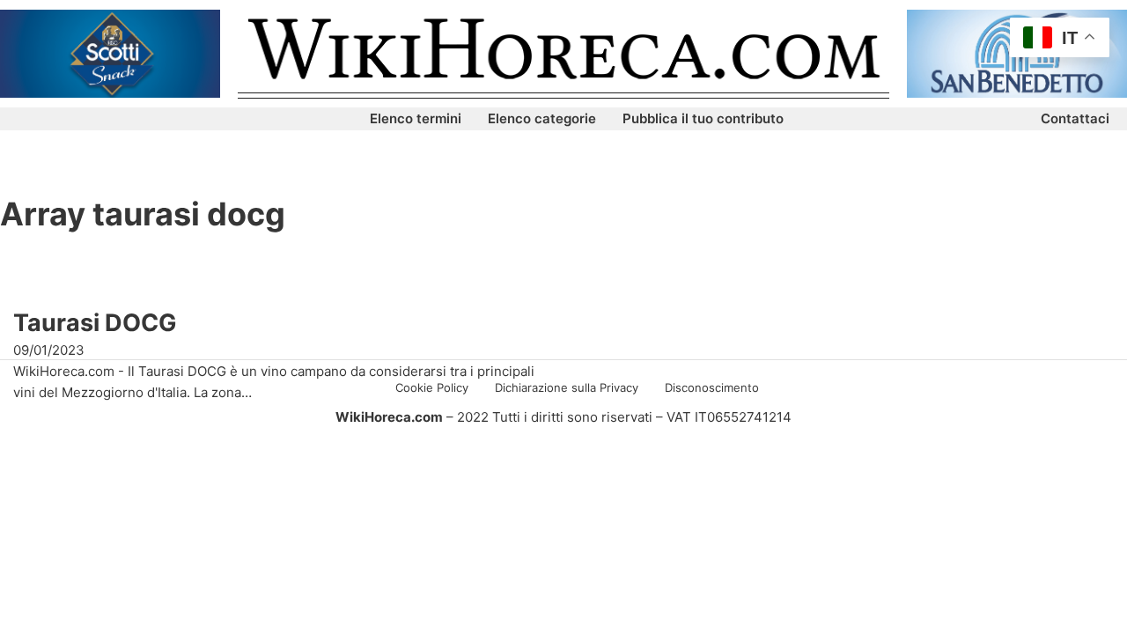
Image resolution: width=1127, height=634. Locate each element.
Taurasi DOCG (95, 322)
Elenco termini (415, 118)
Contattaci (1075, 118)
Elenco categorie (542, 118)
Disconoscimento (712, 387)
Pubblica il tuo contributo (703, 118)
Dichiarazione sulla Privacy (566, 387)
